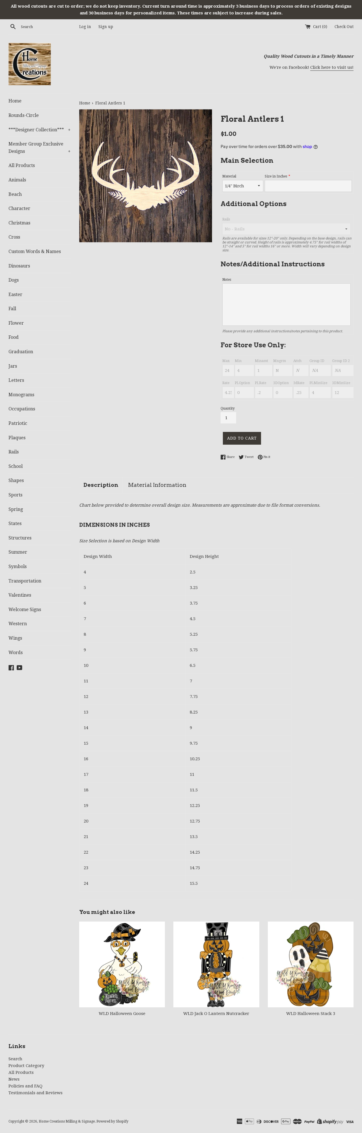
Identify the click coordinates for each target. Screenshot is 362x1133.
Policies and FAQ (25, 1086)
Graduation (20, 351)
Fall (12, 308)
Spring (15, 509)
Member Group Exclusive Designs (39, 147)
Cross (14, 237)
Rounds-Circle (23, 115)
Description (100, 485)
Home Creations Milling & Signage (67, 1121)
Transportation (24, 581)
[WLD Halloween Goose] (122, 964)
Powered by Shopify (112, 1121)
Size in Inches (276, 176)
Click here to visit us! (332, 67)
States (14, 523)
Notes (226, 280)
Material (229, 176)
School (15, 466)
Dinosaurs (19, 266)
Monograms (21, 394)
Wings (15, 638)
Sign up (105, 26)
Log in (85, 26)
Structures (19, 538)
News (14, 1079)
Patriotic (17, 423)
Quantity (228, 408)
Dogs (13, 280)
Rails (13, 452)
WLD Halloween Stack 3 (310, 1013)
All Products (21, 165)
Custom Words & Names (34, 251)
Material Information (157, 485)
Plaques (16, 437)
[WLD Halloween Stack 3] (311, 964)
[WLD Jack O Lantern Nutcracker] (216, 964)
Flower (16, 323)
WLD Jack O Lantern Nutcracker (216, 1013)
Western (17, 623)
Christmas (19, 223)
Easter (15, 294)
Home (14, 101)
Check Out (344, 26)
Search (15, 1058)
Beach (15, 194)
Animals (17, 180)
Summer (17, 552)
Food (13, 337)
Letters (16, 380)
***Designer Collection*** (39, 129)
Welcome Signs (24, 609)
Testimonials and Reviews (35, 1092)
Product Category (26, 1065)
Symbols (17, 566)
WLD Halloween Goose (122, 1013)
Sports (15, 495)
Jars (12, 366)
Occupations (21, 409)
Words (15, 652)
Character (19, 208)
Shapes (16, 480)
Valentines (19, 595)
